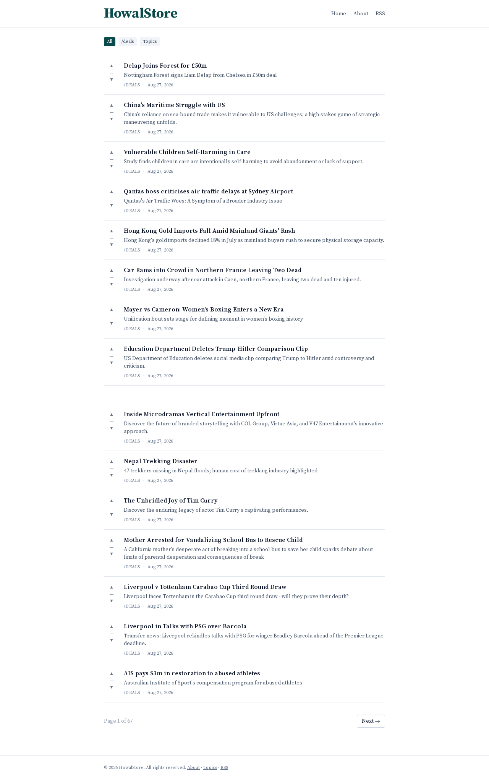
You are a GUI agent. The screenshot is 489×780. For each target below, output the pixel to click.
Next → (371, 721)
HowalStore (140, 13)
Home (338, 13)
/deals (127, 41)
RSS (380, 13)
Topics (150, 41)
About (360, 13)
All (109, 41)
